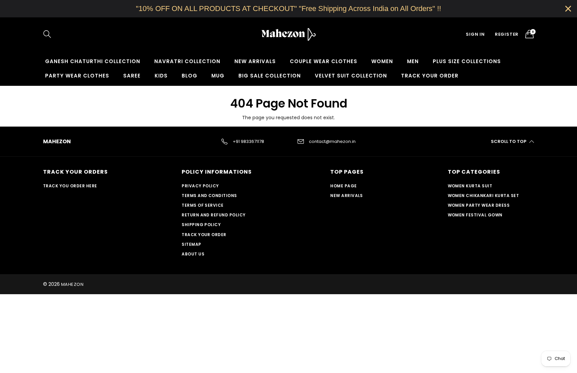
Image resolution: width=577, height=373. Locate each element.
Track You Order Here (70, 186)
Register (507, 34)
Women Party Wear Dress (479, 205)
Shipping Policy (201, 224)
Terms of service (203, 205)
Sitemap (191, 244)
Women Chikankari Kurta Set (483, 195)
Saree (132, 75)
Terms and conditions (209, 195)
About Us (193, 254)
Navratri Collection (187, 61)
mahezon (72, 284)
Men (413, 61)
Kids (161, 75)
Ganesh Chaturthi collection (92, 61)
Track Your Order (429, 75)
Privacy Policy (200, 186)
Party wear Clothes (77, 75)
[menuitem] (92, 61)
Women (382, 61)
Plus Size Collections (467, 61)
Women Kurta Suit (470, 186)
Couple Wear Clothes (323, 61)
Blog (189, 75)
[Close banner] (568, 8)
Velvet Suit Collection (351, 75)
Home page (343, 186)
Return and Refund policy (214, 215)
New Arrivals (255, 61)
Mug (217, 75)
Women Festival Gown (475, 215)
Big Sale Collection (269, 75)
